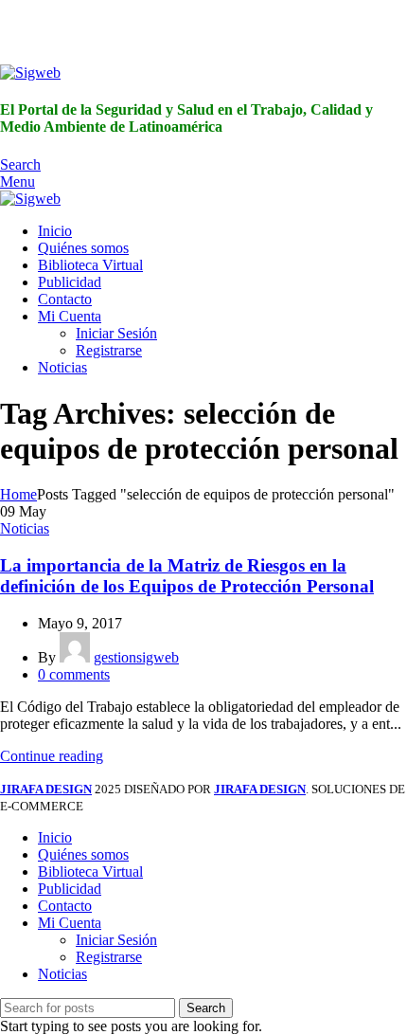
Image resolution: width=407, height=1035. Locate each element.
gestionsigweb (136, 657)
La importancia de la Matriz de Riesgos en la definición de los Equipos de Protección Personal (187, 575)
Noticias (24, 528)
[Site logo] (30, 72)
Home (18, 494)
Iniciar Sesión (116, 333)
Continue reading (51, 756)
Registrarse (109, 350)
